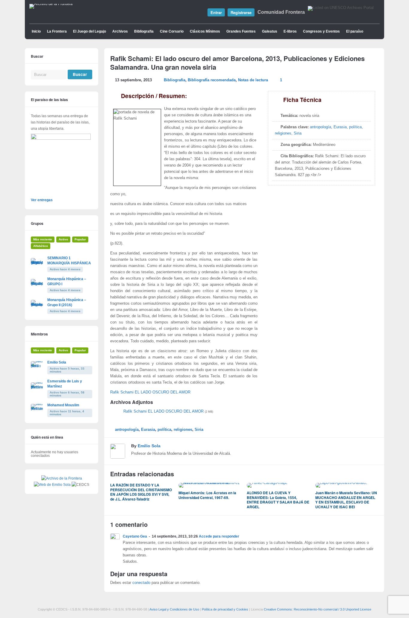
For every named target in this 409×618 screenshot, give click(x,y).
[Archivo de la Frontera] (50, 4)
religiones (283, 133)
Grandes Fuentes (241, 31)
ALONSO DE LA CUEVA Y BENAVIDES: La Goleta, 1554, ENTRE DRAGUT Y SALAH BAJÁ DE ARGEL (278, 499)
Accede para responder (219, 536)
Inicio (36, 31)
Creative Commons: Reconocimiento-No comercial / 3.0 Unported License (317, 609)
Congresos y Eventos (321, 31)
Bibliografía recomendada (212, 80)
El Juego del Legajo (89, 31)
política (355, 127)
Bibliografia (144, 31)
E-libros (290, 31)
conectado (141, 583)
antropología (320, 127)
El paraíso (354, 31)
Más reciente (42, 239)
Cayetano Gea (135, 536)
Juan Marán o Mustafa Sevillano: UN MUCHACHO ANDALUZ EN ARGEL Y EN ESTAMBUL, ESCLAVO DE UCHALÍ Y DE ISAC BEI (346, 499)
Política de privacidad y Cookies (225, 609)
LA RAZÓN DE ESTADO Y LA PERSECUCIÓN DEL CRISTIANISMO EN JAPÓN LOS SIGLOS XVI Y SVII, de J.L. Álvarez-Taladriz (141, 492)
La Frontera (57, 31)
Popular (80, 239)
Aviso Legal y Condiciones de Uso (174, 609)
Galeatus (269, 31)
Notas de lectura (253, 80)
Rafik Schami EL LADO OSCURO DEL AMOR (150, 392)
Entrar (216, 12)
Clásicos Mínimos (205, 31)
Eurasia (340, 127)
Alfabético (40, 246)
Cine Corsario (172, 31)
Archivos (120, 31)
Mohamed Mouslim (63, 405)
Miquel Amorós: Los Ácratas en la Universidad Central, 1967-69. (207, 495)
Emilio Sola (149, 445)
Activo (63, 239)
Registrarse (241, 12)
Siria (298, 133)
